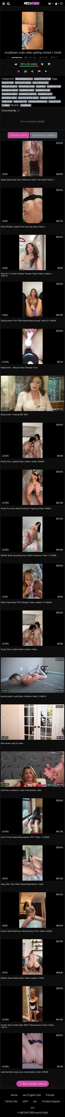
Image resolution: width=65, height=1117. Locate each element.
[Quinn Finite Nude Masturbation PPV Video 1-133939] (32, 816)
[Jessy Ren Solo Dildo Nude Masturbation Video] (32, 863)
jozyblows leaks (27, 90)
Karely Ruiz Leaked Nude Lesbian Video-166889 (22, 461)
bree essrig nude (40, 82)
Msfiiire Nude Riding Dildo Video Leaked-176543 (22, 977)
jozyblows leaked (10, 90)
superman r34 (20, 101)
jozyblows (40, 86)
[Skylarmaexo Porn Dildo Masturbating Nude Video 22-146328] (32, 299)
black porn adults (23, 82)
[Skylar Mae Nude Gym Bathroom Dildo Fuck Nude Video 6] (32, 158)
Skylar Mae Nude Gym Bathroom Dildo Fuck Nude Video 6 (27, 179)
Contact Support (51, 1101)
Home (14, 1095)
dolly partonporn (9, 86)
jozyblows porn (45, 94)
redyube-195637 (47, 97)
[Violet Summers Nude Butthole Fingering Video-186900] (32, 487)
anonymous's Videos (43, 135)
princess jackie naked (28, 97)
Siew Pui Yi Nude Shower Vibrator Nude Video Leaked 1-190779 (27, 274)
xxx (32, 1107)
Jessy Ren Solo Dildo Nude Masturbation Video (22, 884)
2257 (25, 1101)
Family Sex (11, 1101)
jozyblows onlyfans (27, 94)
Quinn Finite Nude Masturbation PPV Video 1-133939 (25, 837)
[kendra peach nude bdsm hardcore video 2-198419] (32, 675)
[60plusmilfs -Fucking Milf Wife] (32, 393)
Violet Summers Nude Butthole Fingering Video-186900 (26, 508)
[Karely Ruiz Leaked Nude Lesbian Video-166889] (32, 440)
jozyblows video (9, 97)
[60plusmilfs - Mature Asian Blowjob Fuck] (32, 346)
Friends (50, 1095)
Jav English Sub (32, 1095)
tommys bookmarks (38, 101)
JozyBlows (26, 105)
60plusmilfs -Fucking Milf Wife (14, 414)
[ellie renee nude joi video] (32, 722)
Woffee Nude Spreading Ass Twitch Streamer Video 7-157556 (28, 555)
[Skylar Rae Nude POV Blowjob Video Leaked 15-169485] (32, 581)
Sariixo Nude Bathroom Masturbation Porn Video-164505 (26, 930)
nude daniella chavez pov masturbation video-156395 (24, 1071)
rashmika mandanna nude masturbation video (21, 790)
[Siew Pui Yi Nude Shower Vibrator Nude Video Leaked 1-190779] (32, 252)
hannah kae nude (26, 86)
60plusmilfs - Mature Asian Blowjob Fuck (19, 367)
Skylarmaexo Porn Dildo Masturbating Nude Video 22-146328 (28, 320)
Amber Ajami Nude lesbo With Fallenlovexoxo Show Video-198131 (27, 1026)
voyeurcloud (54, 101)
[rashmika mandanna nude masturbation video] (32, 769)
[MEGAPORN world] (31, 3)
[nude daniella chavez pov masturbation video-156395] (32, 1050)
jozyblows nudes (9, 94)
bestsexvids (7, 82)
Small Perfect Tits (42, 78)
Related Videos (18, 135)
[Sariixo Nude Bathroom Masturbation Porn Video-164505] (32, 910)
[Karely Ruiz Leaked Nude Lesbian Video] (32, 628)
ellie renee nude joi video (12, 743)
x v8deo (5, 105)
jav (35, 1101)
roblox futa (7, 101)
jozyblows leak (54, 86)
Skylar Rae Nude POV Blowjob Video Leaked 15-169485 (26, 602)
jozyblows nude (43, 90)
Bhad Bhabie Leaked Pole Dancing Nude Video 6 (23, 226)
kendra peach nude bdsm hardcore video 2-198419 (23, 696)
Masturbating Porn (24, 78)
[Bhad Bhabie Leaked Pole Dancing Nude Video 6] (32, 205)
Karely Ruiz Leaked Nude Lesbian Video (19, 649)
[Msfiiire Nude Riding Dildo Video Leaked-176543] (32, 957)
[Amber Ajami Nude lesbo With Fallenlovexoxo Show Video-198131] (32, 1004)
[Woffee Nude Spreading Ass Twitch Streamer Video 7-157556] (32, 534)
